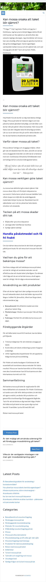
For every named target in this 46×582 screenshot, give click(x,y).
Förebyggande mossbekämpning (17, 523)
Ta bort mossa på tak (13, 553)
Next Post (36, 449)
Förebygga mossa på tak (14, 520)
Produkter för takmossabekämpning (19, 544)
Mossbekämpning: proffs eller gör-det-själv (22, 538)
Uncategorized (11, 558)
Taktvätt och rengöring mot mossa (18, 556)
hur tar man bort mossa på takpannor (17, 496)
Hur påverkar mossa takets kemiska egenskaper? (22, 487)
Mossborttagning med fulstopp (17, 541)
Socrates (27, 575)
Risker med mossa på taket (15, 547)
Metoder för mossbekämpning (17, 526)
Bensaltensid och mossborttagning (18, 517)
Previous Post (11, 433)
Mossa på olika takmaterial (15, 535)
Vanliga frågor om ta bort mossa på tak (20, 562)
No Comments (8, 445)
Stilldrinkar (9, 550)
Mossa (7, 532)
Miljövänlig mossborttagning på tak (19, 529)
